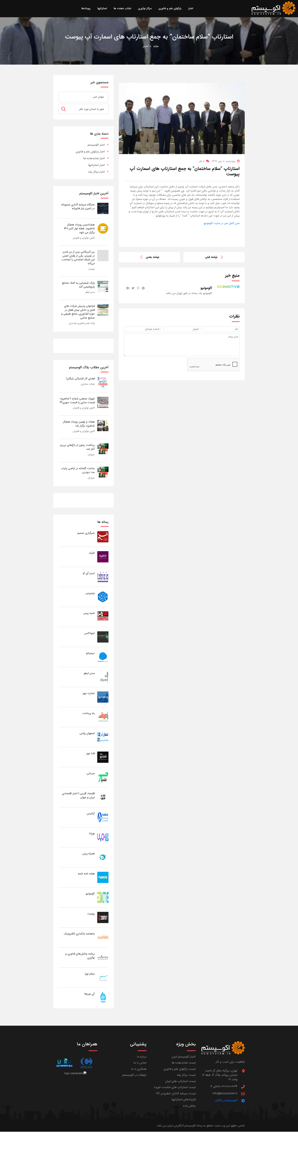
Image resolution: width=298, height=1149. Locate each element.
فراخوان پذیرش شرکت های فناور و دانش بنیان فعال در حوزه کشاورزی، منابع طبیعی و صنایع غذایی (78, 312)
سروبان (91, 454)
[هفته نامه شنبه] (102, 877)
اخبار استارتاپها (96, 165)
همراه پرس (88, 853)
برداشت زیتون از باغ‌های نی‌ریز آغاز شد (77, 447)
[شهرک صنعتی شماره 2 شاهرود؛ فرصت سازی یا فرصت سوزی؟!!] (102, 402)
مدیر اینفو (90, 292)
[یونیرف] (64, 1063)
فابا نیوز (90, 753)
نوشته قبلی (211, 257)
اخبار (145, 46)
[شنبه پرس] (102, 617)
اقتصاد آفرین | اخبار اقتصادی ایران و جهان (78, 795)
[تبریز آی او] (102, 576)
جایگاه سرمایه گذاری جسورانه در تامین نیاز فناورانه (78, 206)
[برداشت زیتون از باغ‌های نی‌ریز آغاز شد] (102, 449)
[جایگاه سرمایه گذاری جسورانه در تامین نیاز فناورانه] (102, 208)
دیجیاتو (90, 653)
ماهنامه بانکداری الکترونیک (79, 934)
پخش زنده (189, 1105)
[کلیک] (102, 556)
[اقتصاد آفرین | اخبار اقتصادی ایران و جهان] (102, 797)
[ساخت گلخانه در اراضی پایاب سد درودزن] (102, 472)
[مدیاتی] (102, 777)
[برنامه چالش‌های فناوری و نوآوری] (102, 957)
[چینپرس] (102, 597)
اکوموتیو (90, 893)
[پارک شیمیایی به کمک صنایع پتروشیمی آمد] (102, 286)
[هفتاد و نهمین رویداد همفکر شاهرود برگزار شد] (102, 425)
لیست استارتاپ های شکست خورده (175, 1087)
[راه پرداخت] (102, 717)
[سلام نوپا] (102, 977)
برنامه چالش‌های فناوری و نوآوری (80, 956)
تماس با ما (139, 1062)
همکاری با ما (138, 1069)
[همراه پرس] (102, 857)
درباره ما (141, 1056)
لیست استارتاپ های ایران (180, 1081)
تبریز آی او (89, 573)
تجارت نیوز (89, 693)
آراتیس (91, 813)
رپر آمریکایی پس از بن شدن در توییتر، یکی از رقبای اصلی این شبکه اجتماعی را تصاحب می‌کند (78, 257)
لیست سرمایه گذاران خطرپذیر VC (176, 1093)
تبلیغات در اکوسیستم (134, 1075)
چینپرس (90, 593)
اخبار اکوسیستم (96, 145)
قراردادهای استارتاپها (184, 1099)
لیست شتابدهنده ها (184, 1062)
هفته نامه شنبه (86, 873)
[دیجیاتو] (102, 657)
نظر (201, 161)
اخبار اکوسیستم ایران (184, 1056)
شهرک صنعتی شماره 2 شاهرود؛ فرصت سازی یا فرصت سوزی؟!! (77, 400)
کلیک (92, 553)
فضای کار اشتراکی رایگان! (80, 378)
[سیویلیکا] (86, 1063)
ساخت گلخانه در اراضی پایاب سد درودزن (78, 470)
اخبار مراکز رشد (96, 172)
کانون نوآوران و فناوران (84, 238)
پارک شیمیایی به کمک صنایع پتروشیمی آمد (78, 285)
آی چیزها (89, 994)
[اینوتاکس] (102, 637)
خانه (156, 46)
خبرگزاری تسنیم (86, 533)
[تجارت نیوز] (102, 697)
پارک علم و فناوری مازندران (82, 323)
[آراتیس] (102, 817)
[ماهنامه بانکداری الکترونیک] (102, 937)
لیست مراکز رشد (186, 1075)
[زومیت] (102, 917)
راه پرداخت (88, 713)
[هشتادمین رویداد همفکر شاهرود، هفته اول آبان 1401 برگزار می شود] (102, 228)
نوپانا (92, 833)
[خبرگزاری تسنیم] (102, 536)
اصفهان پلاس (87, 733)
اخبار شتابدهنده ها (94, 158)
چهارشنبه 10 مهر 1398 (223, 161)
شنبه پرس (89, 613)
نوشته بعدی (152, 257)
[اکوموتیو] (102, 897)
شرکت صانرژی (88, 384)
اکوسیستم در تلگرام (226, 1100)
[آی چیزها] (102, 997)
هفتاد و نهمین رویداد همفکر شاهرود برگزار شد (79, 424)
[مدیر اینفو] (102, 677)
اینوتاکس (89, 633)
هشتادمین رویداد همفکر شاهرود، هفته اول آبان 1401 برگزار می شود (79, 228)
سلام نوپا (90, 974)
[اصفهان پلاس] (102, 737)
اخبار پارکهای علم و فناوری (90, 151)
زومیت (91, 269)
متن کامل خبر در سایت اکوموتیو (222, 223)
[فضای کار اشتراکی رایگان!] (102, 382)
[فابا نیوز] (102, 757)
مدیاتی (91, 773)
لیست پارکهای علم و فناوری (180, 1069)
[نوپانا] (102, 837)
